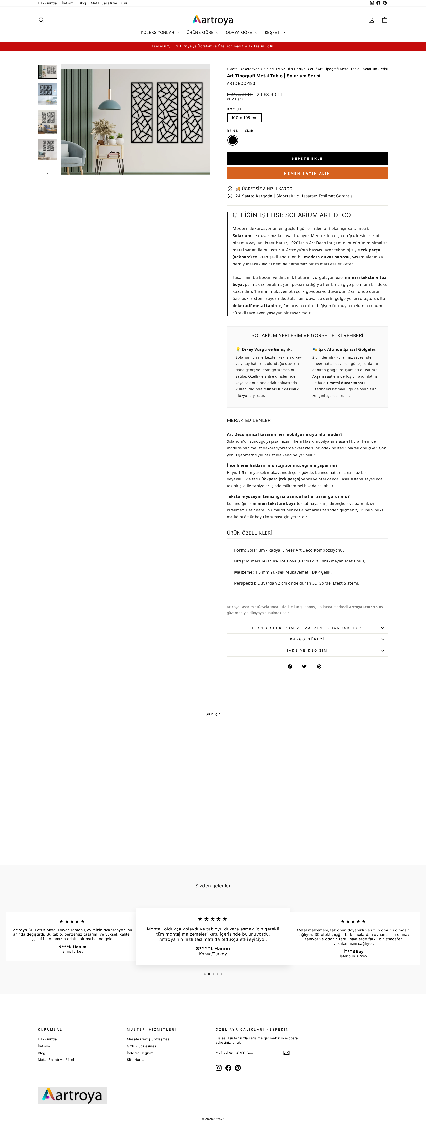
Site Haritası (137, 1060)
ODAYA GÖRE (239, 32)
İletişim (68, 3)
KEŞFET (273, 32)
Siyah (233, 140)
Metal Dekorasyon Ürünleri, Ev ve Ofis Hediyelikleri (271, 69)
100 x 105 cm (244, 117)
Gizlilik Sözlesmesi (142, 1046)
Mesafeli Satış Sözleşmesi (148, 1039)
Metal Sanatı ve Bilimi (109, 3)
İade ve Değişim (307, 650)
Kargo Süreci (307, 639)
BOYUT (234, 109)
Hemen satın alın (307, 173)
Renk (240, 131)
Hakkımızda (47, 3)
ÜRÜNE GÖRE (201, 32)
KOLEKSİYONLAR (158, 32)
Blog (82, 3)
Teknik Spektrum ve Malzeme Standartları (307, 628)
